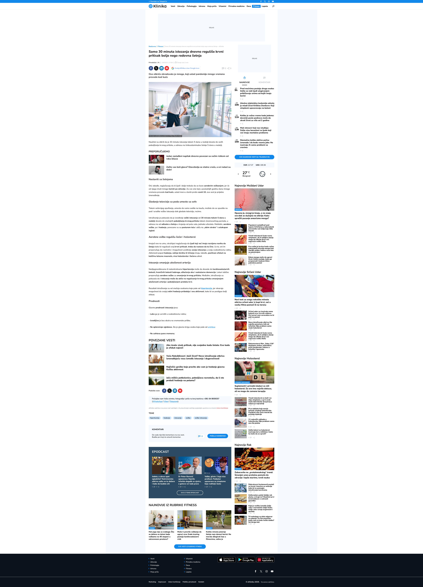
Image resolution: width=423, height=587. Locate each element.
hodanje (167, 418)
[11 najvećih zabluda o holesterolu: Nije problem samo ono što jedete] (241, 423)
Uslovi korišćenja (222, 408)
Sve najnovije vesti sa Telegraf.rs (254, 157)
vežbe (188, 418)
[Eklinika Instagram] (268, 1)
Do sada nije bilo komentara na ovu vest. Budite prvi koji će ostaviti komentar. (168, 436)
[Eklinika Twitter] (264, 1)
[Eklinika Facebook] (261, 1)
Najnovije (249, 185)
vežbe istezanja (201, 418)
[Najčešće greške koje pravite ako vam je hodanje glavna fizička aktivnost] (156, 370)
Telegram (174, 401)
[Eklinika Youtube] (272, 1)
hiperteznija (154, 418)
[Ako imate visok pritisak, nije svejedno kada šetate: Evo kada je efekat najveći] (156, 348)
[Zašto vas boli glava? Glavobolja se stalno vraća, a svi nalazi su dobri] (156, 170)
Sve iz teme (190, 493)
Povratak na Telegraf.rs (158, 1)
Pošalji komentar (218, 436)
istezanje (178, 418)
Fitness (160, 46)
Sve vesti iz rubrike (190, 546)
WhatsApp (157, 401)
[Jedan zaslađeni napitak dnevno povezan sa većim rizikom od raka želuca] (156, 159)
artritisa (211, 327)
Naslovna (152, 46)
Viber (166, 401)
